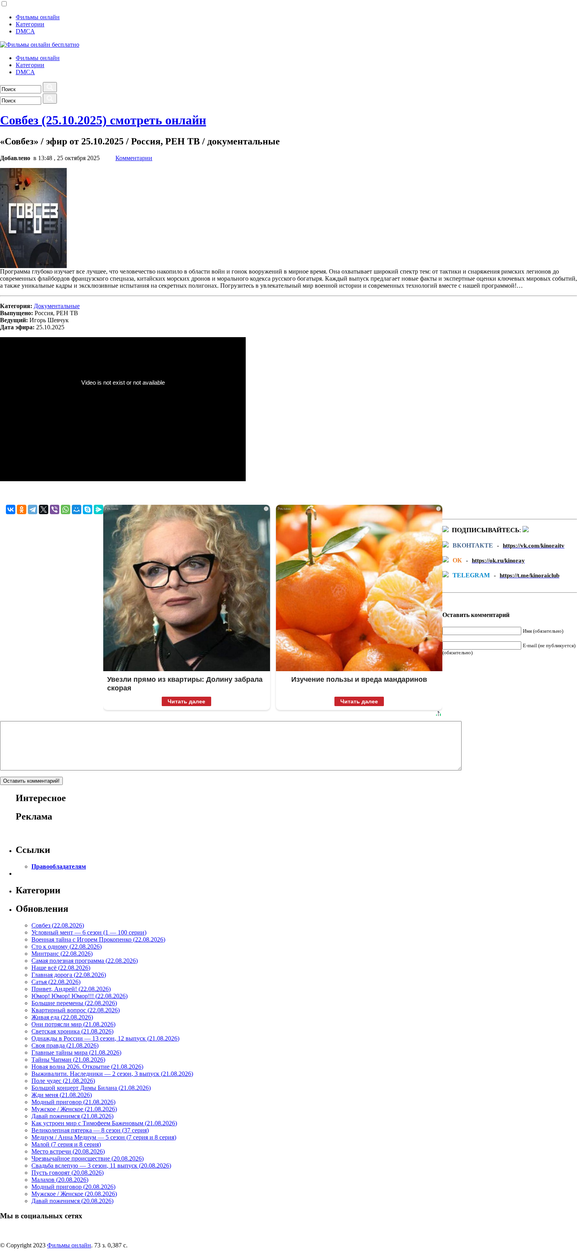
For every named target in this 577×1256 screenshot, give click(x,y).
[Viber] (54, 509)
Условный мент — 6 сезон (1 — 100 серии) (88, 932)
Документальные (57, 306)
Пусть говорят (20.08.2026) (67, 1172)
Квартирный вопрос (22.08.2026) (75, 1010)
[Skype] (87, 509)
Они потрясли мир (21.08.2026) (73, 1024)
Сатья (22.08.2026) (55, 982)
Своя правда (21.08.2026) (65, 1045)
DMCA (25, 31)
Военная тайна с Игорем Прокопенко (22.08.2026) (98, 939)
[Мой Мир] (76, 509)
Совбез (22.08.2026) (57, 925)
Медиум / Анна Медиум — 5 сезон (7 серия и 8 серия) (103, 1137)
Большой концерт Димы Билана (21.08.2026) (91, 1087)
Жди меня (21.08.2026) (61, 1095)
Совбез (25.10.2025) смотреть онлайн (103, 120)
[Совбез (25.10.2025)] (33, 266)
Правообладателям (58, 866)
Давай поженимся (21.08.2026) (72, 1116)
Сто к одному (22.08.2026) (66, 946)
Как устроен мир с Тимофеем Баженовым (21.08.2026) (104, 1123)
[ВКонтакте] (10, 509)
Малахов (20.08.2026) (59, 1179)
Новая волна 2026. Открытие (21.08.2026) (87, 1066)
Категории (30, 24)
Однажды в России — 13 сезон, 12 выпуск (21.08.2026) (105, 1038)
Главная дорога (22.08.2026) (68, 974)
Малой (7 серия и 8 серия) (66, 1144)
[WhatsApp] (65, 509)
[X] (43, 509)
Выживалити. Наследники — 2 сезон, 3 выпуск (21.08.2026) (112, 1073)
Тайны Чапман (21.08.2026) (68, 1059)
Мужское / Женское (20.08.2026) (74, 1193)
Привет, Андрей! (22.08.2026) (71, 989)
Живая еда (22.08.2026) (62, 1017)
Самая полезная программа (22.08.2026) (84, 960)
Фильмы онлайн (38, 17)
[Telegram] (32, 509)
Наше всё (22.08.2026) (60, 967)
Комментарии (133, 158)
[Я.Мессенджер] (98, 509)
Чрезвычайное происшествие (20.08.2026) (87, 1158)
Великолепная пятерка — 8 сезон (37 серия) (90, 1130)
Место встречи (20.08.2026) (68, 1151)
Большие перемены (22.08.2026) (74, 1003)
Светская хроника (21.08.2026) (72, 1031)
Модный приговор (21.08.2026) (73, 1102)
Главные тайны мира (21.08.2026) (76, 1052)
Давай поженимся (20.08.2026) (72, 1201)
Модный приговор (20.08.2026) (73, 1186)
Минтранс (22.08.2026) (62, 953)
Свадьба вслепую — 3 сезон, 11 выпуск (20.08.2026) (101, 1165)
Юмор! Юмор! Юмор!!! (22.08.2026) (79, 996)
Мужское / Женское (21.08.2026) (74, 1109)
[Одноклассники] (21, 509)
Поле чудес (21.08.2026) (63, 1080)
